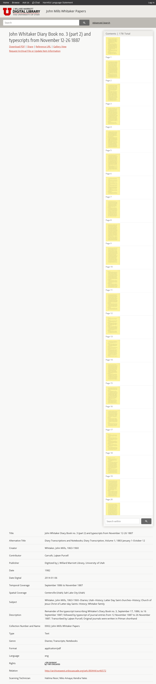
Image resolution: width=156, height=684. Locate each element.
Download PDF (17, 46)
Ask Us (26, 2)
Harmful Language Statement (58, 2)
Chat (37, 2)
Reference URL (43, 46)
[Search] (84, 23)
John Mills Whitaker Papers (66, 11)
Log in (151, 2)
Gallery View (59, 46)
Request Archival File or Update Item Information (34, 50)
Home (6, 2)
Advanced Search (101, 22)
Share (30, 46)
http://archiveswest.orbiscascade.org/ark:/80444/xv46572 (75, 670)
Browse (16, 2)
